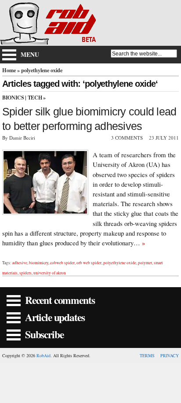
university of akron (49, 273)
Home (9, 70)
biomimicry (38, 263)
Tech (35, 97)
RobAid (43, 355)
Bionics (13, 97)
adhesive (19, 263)
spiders (25, 273)
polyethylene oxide (119, 263)
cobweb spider (62, 263)
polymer (145, 263)
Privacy (169, 355)
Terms (147, 355)
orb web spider (88, 263)
